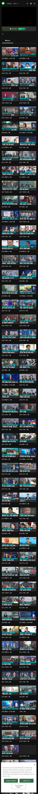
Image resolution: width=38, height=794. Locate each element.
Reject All (26, 780)
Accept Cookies (11, 780)
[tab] (7, 40)
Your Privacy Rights (19, 786)
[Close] (34, 765)
